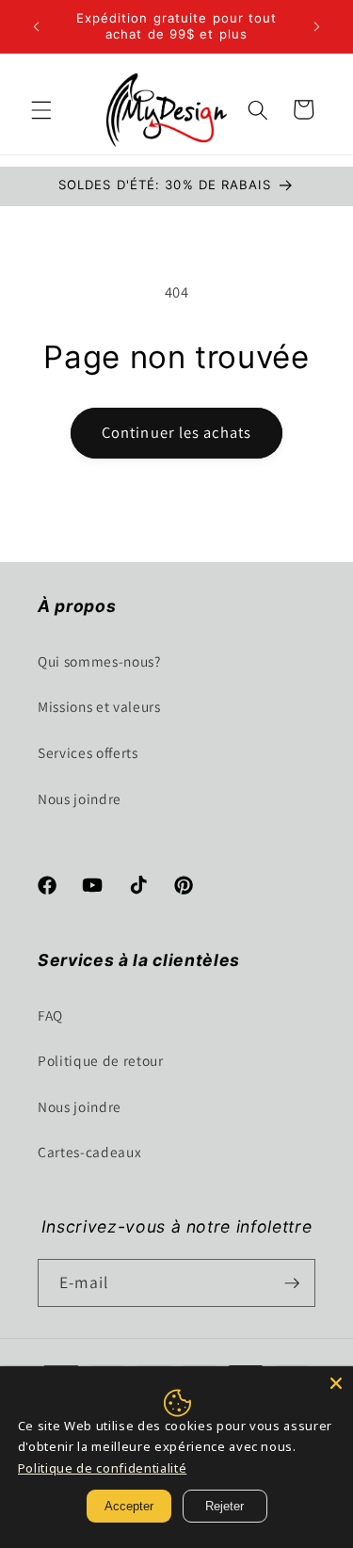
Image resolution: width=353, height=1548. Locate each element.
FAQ (50, 1015)
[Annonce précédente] (36, 26)
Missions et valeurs (99, 706)
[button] (41, 109)
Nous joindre (79, 798)
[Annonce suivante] (317, 26)
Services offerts (88, 752)
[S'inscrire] (291, 1283)
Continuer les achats (176, 432)
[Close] (336, 1383)
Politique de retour (101, 1060)
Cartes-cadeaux (89, 1151)
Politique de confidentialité (102, 1467)
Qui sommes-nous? (99, 661)
